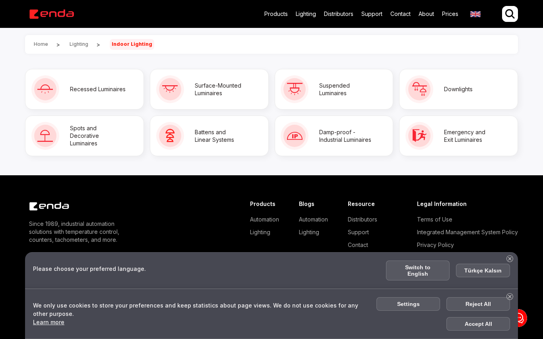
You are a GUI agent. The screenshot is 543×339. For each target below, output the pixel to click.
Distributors (338, 13)
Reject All (478, 304)
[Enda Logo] (45, 206)
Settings (408, 304)
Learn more (48, 322)
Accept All (478, 324)
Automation (264, 219)
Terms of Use (434, 219)
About (426, 13)
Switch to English (418, 270)
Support (371, 13)
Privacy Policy (435, 244)
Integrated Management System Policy (467, 232)
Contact (400, 13)
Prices (450, 13)
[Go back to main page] (51, 14)
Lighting (306, 13)
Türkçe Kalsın (483, 270)
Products (276, 13)
